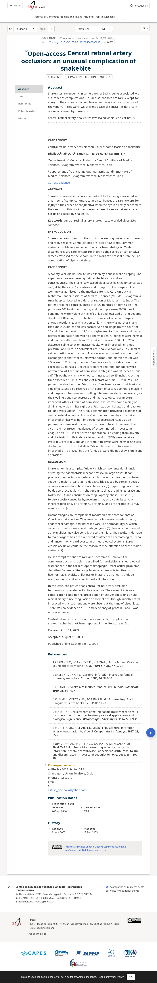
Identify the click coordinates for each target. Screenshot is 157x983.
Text (20, 96)
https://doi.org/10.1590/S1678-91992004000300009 (71, 42)
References (24, 103)
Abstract (23, 89)
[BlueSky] (30, 934)
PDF (103, 29)
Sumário (22, 29)
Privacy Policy (116, 977)
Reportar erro (153, 358)
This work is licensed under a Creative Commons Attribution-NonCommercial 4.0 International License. (95, 848)
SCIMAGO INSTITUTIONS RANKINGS (89, 77)
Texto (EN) (83, 29)
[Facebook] (41, 934)
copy (107, 42)
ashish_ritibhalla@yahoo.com (67, 790)
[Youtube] (45, 934)
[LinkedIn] (37, 934)
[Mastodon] (34, 934)
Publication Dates (27, 110)
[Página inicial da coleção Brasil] (17, 927)
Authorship (54, 77)
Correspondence (59, 182)
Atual (43, 29)
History (22, 118)
